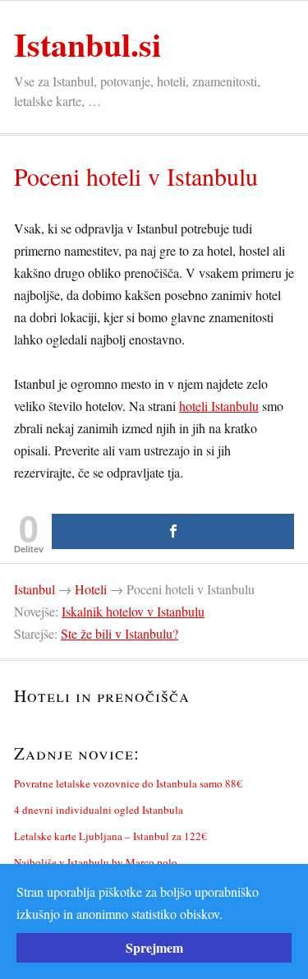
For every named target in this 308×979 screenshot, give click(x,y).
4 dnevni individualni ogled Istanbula (98, 809)
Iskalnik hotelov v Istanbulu (133, 611)
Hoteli (91, 589)
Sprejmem (154, 947)
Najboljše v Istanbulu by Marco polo (95, 862)
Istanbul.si (87, 44)
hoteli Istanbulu (219, 405)
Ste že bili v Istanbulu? (119, 633)
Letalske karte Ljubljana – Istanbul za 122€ (110, 836)
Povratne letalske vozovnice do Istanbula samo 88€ (128, 783)
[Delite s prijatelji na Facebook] (173, 531)
